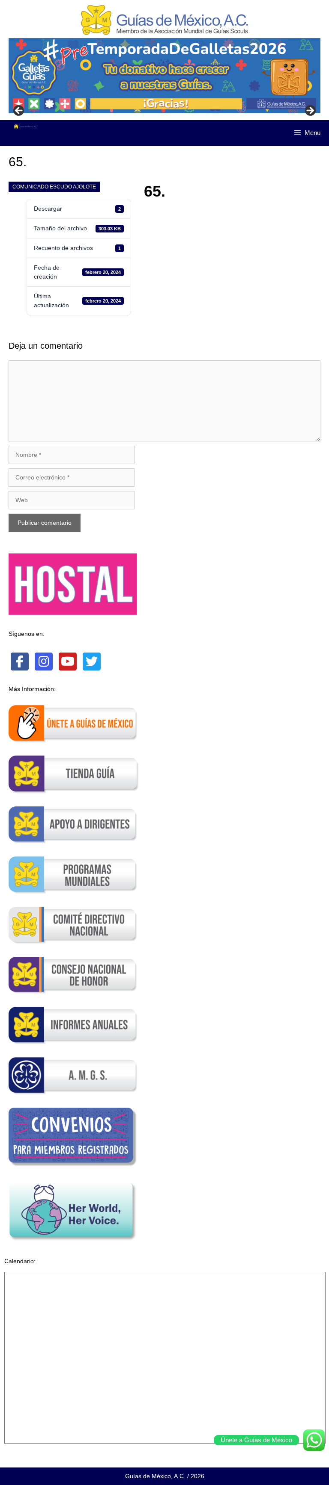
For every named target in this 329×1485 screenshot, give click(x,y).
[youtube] (68, 661)
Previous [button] (19, 111)
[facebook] (20, 661)
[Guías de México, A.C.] (25, 126)
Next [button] (309, 111)
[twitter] (92, 661)
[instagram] (44, 661)
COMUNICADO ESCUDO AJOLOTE (54, 187)
